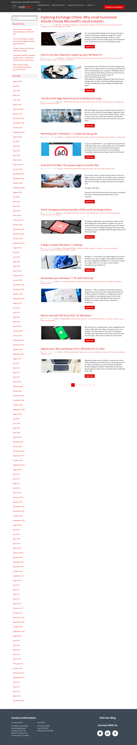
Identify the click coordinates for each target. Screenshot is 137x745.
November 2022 (18, 289)
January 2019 (17, 502)
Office (56, 319)
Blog (39, 9)
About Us (90, 5)
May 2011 (16, 687)
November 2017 (18, 567)
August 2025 (17, 137)
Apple (60, 352)
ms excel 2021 (109, 319)
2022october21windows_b (72, 102)
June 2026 (16, 91)
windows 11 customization (104, 248)
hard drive (105, 58)
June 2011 (16, 682)
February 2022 (18, 331)
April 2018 (16, 543)
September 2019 (19, 465)
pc (107, 352)
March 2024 (17, 215)
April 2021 (16, 377)
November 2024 (18, 178)
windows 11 (55, 60)
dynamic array (76, 319)
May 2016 (16, 650)
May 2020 (16, 428)
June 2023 (16, 257)
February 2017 (18, 608)
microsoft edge (117, 102)
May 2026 (16, 95)
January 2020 (17, 446)
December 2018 (18, 507)
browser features (90, 102)
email (87, 213)
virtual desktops (117, 281)
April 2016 (16, 654)
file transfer (90, 168)
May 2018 (16, 539)
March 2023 (17, 271)
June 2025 (16, 146)
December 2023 (18, 229)
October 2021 (18, 349)
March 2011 (17, 696)
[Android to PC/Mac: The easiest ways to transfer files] (61, 181)
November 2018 (18, 511)
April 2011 (16, 691)
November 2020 (18, 400)
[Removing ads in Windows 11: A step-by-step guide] (61, 149)
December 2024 (18, 174)
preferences (103, 281)
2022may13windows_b (69, 281)
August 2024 (17, 192)
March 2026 (17, 104)
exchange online (83, 25)
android (84, 168)
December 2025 (18, 118)
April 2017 (16, 599)
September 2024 (19, 188)
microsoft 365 (91, 319)
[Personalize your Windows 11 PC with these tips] (61, 295)
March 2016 (17, 659)
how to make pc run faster (115, 58)
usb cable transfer (104, 168)
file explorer (86, 137)
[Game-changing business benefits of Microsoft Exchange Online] (61, 227)
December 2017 (18, 562)
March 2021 (17, 382)
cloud (81, 213)
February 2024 (18, 220)
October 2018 (18, 516)
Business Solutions (58, 5)
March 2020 (17, 437)
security (48, 215)
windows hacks (121, 137)
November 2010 (18, 701)
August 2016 (17, 636)
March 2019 (17, 493)
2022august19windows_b (72, 213)
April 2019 (16, 488)
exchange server (93, 25)
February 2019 (18, 497)
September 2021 (19, 354)
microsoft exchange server (57, 26)
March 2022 (17, 326)
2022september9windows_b (74, 137)
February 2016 (18, 664)
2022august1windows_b (71, 248)
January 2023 (17, 280)
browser (83, 102)
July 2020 (16, 419)
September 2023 (19, 243)
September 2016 (19, 631)
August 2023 (17, 248)
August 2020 (17, 414)
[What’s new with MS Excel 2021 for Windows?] (61, 333)
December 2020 (18, 396)
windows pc (62, 60)
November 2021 (18, 345)
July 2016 (16, 641)
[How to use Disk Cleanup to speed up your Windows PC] (61, 72)
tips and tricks (100, 137)
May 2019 (16, 483)
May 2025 (16, 151)
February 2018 (18, 553)
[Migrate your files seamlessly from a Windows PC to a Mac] (61, 366)
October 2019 (18, 460)
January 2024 (17, 225)
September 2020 (19, 409)
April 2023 (16, 266)
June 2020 (16, 423)
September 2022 (19, 299)
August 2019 (17, 470)
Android (61, 168)
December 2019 (18, 451)
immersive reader (101, 102)
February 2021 (18, 386)
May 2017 (16, 594)
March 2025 (17, 160)
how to (86, 352)
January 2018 (17, 557)
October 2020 (18, 405)
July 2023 (16, 252)
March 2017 (17, 604)
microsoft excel (100, 319)
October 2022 (18, 294)
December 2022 (18, 285)
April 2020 (16, 433)
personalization (95, 281)
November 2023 (18, 234)
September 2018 (19, 520)
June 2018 (16, 534)
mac (95, 168)
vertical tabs (50, 103)
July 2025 (16, 141)
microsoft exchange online (113, 213)
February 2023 (18, 275)
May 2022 (16, 317)
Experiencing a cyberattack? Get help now (25, 2)
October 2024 (18, 183)
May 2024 (16, 206)
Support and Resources (76, 5)
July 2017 (16, 585)
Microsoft (101, 25)
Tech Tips (111, 352)
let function (84, 319)
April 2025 (16, 155)
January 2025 (17, 169)
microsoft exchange (110, 25)
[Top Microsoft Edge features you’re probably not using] (61, 116)
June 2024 (16, 202)
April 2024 (16, 211)
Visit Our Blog (107, 717)
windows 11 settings (69, 250)
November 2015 (18, 677)
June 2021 (16, 368)
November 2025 (18, 123)
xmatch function (50, 320)
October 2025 (18, 128)
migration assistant (100, 352)
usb (98, 168)
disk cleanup (98, 58)
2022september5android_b (73, 168)
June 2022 (16, 312)
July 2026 (16, 86)
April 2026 (16, 100)
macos (93, 352)
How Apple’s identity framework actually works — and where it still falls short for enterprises (24, 57)
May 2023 (16, 262)
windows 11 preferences (57, 250)
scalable (43, 215)
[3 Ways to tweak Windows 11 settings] (61, 262)
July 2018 (16, 530)
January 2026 (17, 114)
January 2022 (17, 336)
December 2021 (18, 340)
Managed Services (44, 5)
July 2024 (16, 197)
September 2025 (19, 132)
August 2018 (17, 525)
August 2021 (17, 359)
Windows (59, 25)
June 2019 (16, 479)
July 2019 (16, 474)
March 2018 (17, 548)
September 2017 (19, 576)
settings (110, 281)
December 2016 (18, 617)
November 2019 (18, 456)
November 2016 (18, 622)
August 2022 (17, 303)
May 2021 (16, 372)
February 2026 (18, 109)
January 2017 (17, 613)
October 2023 (18, 238)
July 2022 (16, 308)
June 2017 (16, 590)
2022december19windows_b (75, 58)
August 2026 (17, 81)
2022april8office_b (66, 319)
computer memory (89, 58)
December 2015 (18, 673)
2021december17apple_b (72, 352)
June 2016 (16, 645)
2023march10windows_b (72, 25)
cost (84, 213)
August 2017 (17, 580)
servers (53, 215)
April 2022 (16, 322)
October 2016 (18, 627)
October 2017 (18, 571)
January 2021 (17, 391)
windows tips (69, 60)
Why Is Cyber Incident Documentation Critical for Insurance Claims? (22, 67)
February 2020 (18, 442)
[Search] (35, 18)
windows (68, 26)
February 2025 (18, 165)
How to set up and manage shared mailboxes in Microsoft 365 (23, 31)
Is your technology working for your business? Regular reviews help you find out (24, 41)
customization (81, 281)
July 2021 (16, 363)
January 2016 (17, 668)
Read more (89, 47)
